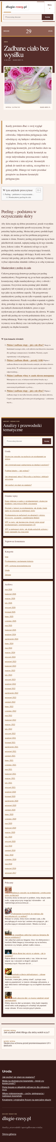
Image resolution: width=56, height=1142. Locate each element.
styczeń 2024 (10, 657)
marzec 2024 (10, 653)
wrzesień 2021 (10, 751)
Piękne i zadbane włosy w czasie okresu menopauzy (30, 375)
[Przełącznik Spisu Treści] (37, 190)
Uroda (6, 42)
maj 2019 (8, 846)
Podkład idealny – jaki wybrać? (17, 471)
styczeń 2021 (10, 787)
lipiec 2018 (9, 855)
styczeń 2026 (10, 608)
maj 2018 (8, 864)
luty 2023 (8, 675)
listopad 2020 (10, 796)
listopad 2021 (10, 743)
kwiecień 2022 (10, 720)
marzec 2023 (10, 671)
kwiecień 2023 (10, 666)
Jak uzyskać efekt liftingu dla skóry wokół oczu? (26, 1032)
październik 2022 (11, 693)
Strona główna (9, 1134)
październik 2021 (11, 747)
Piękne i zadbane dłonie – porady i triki (25, 360)
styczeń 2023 (10, 680)
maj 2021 (8, 769)
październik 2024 (11, 639)
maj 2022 (8, 716)
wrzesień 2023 (10, 662)
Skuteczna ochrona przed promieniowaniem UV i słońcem (27, 1044)
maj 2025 (8, 626)
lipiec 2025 (9, 617)
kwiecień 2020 (10, 828)
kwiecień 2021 (10, 774)
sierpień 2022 (10, 702)
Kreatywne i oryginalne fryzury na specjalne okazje (26, 1100)
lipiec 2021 (9, 760)
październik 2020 (11, 801)
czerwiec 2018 (10, 859)
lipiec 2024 (9, 644)
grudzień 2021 (10, 738)
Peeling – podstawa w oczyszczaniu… (19, 194)
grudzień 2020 (10, 792)
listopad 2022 (10, 689)
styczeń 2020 (10, 841)
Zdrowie (8, 575)
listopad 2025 (10, 612)
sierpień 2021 (10, 756)
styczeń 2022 (10, 734)
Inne (6, 557)
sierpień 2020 (10, 810)
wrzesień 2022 (10, 698)
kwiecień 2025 (10, 630)
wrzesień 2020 (10, 805)
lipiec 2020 (9, 814)
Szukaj (47, 17)
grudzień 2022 (10, 684)
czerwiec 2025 (10, 621)
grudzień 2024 (10, 635)
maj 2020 (8, 823)
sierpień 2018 (10, 850)
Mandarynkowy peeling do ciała (20, 197)
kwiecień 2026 (10, 594)
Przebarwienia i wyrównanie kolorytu (19, 561)
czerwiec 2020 (10, 819)
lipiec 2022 (9, 707)
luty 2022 (8, 729)
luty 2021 (8, 783)
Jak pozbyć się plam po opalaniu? (18, 485)
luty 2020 (8, 837)
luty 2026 (8, 603)
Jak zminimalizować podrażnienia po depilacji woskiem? (27, 465)
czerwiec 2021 (10, 765)
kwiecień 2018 (10, 868)
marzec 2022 (10, 725)
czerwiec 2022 (10, 711)
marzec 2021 (10, 778)
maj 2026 (8, 590)
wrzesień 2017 (10, 873)
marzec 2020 (10, 832)
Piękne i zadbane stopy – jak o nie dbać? (25, 344)
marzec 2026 (10, 599)
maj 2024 (8, 648)
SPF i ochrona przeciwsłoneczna (18, 566)
